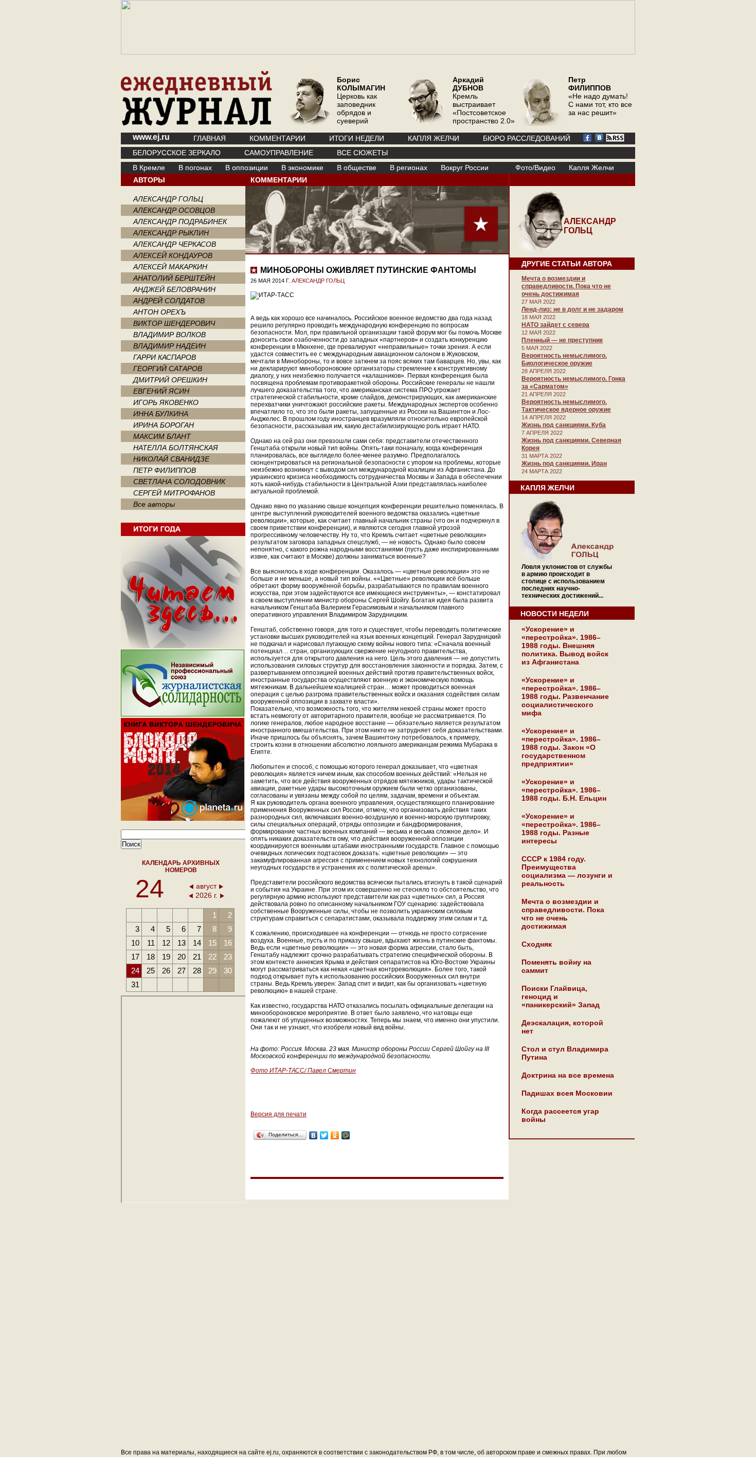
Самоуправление (278, 153)
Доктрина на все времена (567, 1075)
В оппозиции (246, 167)
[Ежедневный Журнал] (196, 123)
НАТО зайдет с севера (555, 324)
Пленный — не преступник (562, 340)
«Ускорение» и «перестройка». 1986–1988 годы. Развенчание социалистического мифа (565, 696)
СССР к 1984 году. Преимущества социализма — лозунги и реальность (567, 871)
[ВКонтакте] (313, 1135)
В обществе (356, 167)
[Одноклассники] (335, 1135)
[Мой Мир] (345, 1135)
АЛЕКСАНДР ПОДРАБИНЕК (180, 221)
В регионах (408, 167)
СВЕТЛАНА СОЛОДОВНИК (179, 481)
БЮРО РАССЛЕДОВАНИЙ (526, 138)
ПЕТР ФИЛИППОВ (164, 470)
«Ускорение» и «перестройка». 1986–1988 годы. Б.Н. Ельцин (563, 790)
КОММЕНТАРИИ (277, 138)
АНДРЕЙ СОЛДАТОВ (169, 301)
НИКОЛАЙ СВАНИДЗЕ (171, 459)
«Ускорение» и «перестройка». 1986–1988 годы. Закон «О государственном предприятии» (561, 747)
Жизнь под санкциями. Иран (564, 463)
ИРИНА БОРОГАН (163, 425)
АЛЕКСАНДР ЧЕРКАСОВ (174, 244)
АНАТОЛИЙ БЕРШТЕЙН (174, 278)
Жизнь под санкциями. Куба (563, 425)
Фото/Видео (535, 167)
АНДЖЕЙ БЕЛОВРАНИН (174, 289)
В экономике (302, 167)
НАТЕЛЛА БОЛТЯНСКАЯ (175, 448)
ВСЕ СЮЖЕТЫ (362, 153)
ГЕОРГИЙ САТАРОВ (167, 368)
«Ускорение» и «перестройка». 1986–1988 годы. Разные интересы (561, 828)
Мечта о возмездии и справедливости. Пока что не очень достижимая (566, 286)
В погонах (195, 167)
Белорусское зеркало (177, 153)
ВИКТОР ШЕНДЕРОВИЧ (174, 323)
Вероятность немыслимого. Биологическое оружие (564, 359)
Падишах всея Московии (567, 1093)
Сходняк (536, 944)
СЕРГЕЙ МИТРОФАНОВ (174, 493)
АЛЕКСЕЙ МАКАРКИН (170, 267)
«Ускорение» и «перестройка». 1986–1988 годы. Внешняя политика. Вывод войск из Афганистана (564, 645)
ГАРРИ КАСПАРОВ (164, 357)
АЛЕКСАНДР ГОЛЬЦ (168, 199)
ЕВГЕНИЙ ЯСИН (161, 391)
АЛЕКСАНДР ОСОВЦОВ (174, 210)
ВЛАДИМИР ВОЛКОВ (169, 334)
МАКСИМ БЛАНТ (162, 436)
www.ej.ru (151, 137)
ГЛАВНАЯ (209, 138)
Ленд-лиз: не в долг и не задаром (572, 309)
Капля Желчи (591, 167)
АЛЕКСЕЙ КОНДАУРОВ (172, 255)
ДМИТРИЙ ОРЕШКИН (170, 380)
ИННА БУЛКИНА (160, 414)
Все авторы (154, 504)
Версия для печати (278, 1114)
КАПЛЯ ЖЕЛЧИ (433, 138)
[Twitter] (324, 1135)
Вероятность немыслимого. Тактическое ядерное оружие (566, 405)
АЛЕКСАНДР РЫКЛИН (171, 233)
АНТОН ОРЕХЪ (159, 312)
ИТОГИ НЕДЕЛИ (356, 138)
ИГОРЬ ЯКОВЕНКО (166, 402)
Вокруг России (465, 167)
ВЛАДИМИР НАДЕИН (169, 346)
